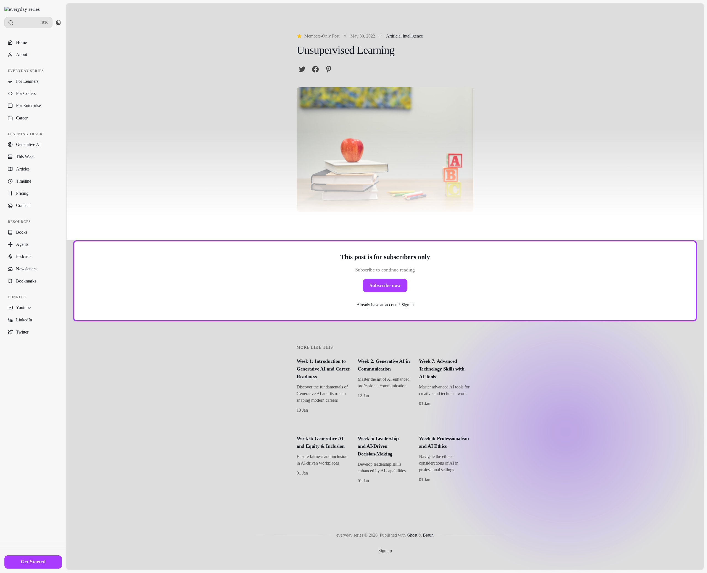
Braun (428, 535)
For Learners (27, 81)
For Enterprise (28, 105)
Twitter (22, 332)
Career (22, 118)
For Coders (26, 93)
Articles (23, 169)
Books (21, 232)
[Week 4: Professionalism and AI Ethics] (446, 460)
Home (21, 42)
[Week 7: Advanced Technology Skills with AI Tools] (446, 386)
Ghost (412, 535)
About (21, 54)
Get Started (33, 561)
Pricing (22, 193)
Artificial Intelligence (404, 36)
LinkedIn (24, 320)
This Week (25, 156)
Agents (22, 244)
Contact (23, 205)
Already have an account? (385, 304)
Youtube (23, 307)
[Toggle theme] (58, 22)
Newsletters (26, 268)
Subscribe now (385, 285)
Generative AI (28, 144)
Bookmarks (26, 281)
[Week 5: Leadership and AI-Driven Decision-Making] (385, 460)
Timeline (23, 181)
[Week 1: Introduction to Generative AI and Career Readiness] (324, 386)
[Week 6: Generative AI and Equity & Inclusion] (324, 460)
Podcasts (23, 256)
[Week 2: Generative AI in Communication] (385, 386)
